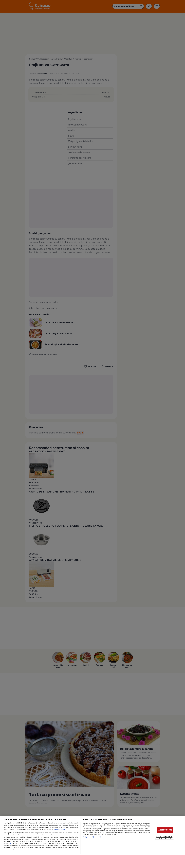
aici (11, 843)
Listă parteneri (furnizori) (92, 837)
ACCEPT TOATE (165, 830)
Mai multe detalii (59, 829)
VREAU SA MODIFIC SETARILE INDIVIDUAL (164, 838)
